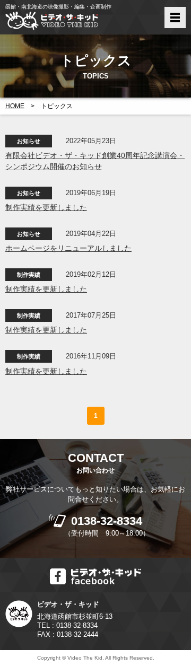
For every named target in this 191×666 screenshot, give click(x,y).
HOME (14, 106)
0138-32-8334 (106, 521)
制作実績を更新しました (46, 207)
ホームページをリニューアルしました (68, 248)
